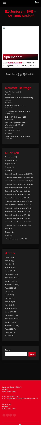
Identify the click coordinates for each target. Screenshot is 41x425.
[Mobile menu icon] (4, 3)
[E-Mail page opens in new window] (10, 415)
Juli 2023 (8, 291)
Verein (7, 235)
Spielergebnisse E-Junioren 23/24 (22, 74)
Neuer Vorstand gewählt (13, 92)
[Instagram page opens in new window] (7, 415)
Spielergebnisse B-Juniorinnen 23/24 (17, 205)
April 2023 (8, 302)
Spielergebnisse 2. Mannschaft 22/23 (17, 181)
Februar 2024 (9, 267)
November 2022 (10, 319)
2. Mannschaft (10, 160)
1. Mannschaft (10, 157)
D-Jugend (8, 167)
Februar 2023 (9, 308)
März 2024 (8, 264)
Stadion (7, 229)
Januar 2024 (9, 271)
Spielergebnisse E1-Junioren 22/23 (16, 222)
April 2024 (8, 261)
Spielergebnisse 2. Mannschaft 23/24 (17, 184)
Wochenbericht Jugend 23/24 (14, 239)
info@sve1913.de (13, 396)
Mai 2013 (8, 336)
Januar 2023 (9, 312)
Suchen (8, 350)
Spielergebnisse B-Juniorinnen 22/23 (17, 201)
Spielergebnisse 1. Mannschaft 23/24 (17, 177)
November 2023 (10, 278)
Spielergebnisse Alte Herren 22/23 (16, 188)
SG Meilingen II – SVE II (13, 131)
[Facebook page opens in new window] (4, 415)
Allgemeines (9, 164)
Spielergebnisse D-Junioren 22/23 (16, 211)
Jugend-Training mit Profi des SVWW (17, 136)
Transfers (8, 232)
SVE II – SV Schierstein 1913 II (15, 117)
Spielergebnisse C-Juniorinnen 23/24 (17, 208)
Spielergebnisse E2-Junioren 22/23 (16, 225)
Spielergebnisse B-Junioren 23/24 (16, 198)
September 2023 (10, 284)
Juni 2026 (8, 257)
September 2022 (10, 325)
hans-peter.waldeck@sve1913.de (27, 398)
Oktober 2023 (9, 281)
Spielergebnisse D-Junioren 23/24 (16, 215)
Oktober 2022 (9, 322)
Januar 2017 (9, 332)
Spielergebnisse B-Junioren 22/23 (16, 194)
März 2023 (8, 305)
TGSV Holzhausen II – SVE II (15, 106)
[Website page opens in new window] (14, 415)
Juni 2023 (8, 295)
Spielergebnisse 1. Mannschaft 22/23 (17, 174)
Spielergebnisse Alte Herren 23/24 (16, 191)
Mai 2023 (8, 298)
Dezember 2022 (10, 315)
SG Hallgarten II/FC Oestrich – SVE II (17, 111)
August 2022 (9, 329)
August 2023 (9, 288)
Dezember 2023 (10, 274)
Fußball (7, 170)
